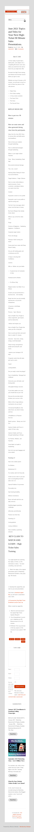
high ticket (12, 639)
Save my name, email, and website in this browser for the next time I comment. (11, 688)
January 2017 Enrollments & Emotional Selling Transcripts (16, 711)
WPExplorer (19, 817)
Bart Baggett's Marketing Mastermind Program (17, 814)
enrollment (17, 639)
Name (9, 669)
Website (10, 678)
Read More (13, 734)
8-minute (23, 639)
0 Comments (21, 49)
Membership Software (25, 826)
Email (9, 673)
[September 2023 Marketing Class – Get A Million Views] (17, 747)
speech (23, 641)
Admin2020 (11, 49)
